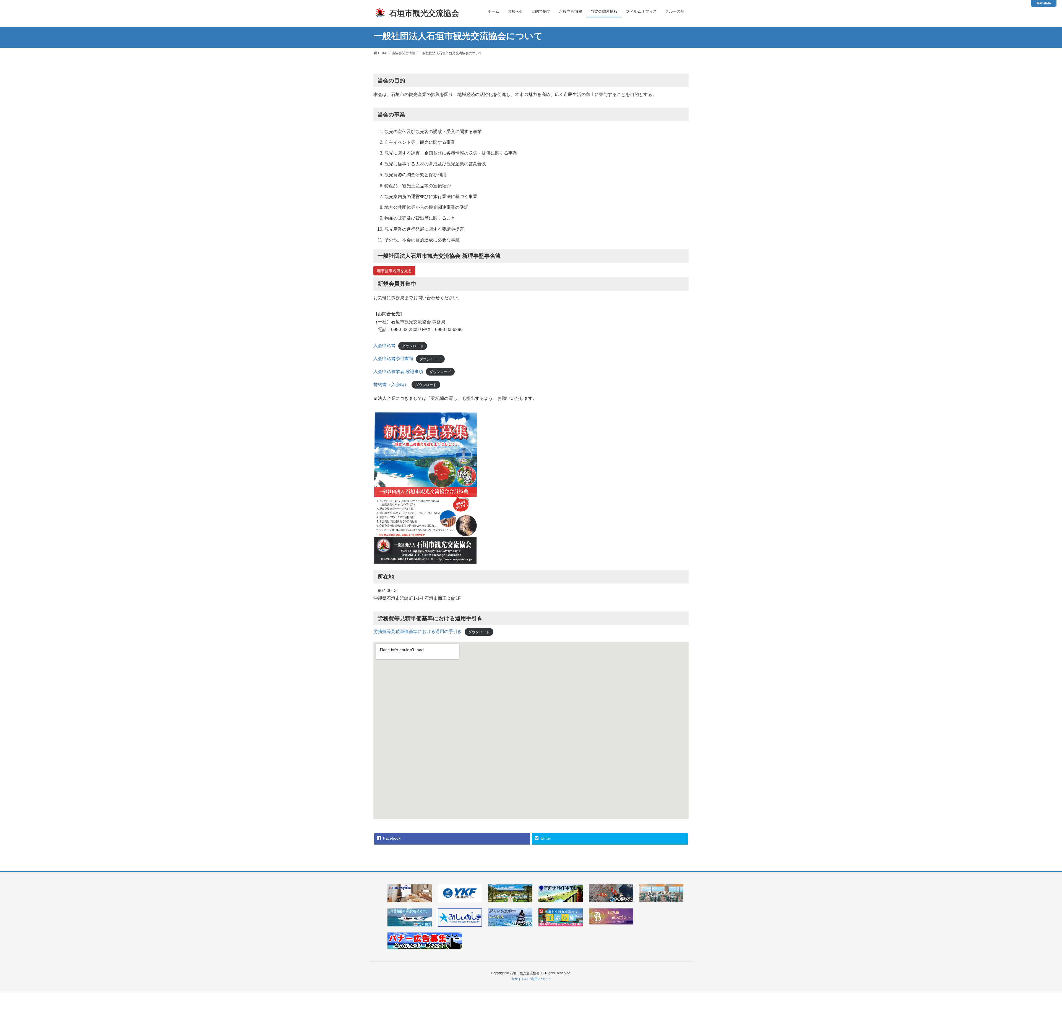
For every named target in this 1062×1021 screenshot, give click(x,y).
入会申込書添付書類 (393, 358)
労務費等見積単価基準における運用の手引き (417, 631)
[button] (394, 270)
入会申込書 (384, 345)
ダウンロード (412, 346)
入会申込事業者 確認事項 (398, 371)
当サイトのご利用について (531, 979)
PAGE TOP (1040, 983)
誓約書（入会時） (391, 384)
